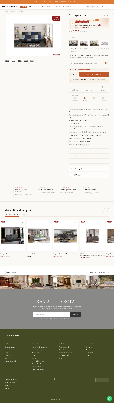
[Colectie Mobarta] (78, 282)
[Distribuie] (104, 15)
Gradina (61, 6)
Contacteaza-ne (10, 347)
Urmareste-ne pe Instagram (98, 272)
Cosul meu (89, 353)
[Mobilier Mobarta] (7, 282)
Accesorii (68, 6)
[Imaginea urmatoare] (58, 35)
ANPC (7, 388)
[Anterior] (103, 210)
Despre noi (8, 350)
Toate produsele (64, 347)
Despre (7, 343)
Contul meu (90, 343)
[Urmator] (107, 210)
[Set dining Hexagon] (93, 282)
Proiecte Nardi (36, 367)
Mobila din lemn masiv (39, 347)
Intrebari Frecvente (65, 353)
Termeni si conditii (11, 379)
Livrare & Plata (64, 355)
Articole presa (9, 355)
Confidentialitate (10, 382)
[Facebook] (58, 379)
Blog (6, 353)
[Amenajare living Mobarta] (21, 282)
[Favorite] (107, 6)
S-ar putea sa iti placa (12, 214)
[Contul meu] (102, 6)
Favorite (88, 350)
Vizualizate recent (28, 214)
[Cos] (111, 6)
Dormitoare (31, 6)
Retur (60, 358)
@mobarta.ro (10, 272)
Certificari (8, 358)
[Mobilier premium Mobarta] (64, 282)
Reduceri (23, 6)
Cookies (7, 385)
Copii (74, 6)
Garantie (61, 350)
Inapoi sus (101, 380)
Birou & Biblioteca (38, 361)
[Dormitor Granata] (50, 282)
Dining (43, 6)
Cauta (88, 355)
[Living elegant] (36, 282)
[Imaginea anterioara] (7, 35)
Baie (56, 6)
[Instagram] (55, 379)
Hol (53, 6)
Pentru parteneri (10, 361)
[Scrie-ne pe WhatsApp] (109, 398)
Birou (48, 6)
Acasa (6, 11)
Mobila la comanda (38, 369)
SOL (6, 391)
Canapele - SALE (13, 11)
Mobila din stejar (37, 350)
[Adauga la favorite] (108, 15)
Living (38, 6)
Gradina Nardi (36, 364)
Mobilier (35, 343)
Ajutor (61, 343)
